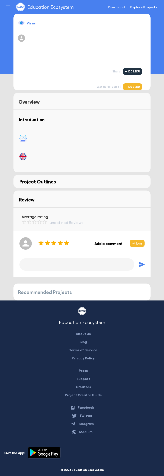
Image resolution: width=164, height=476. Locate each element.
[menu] (8, 7)
